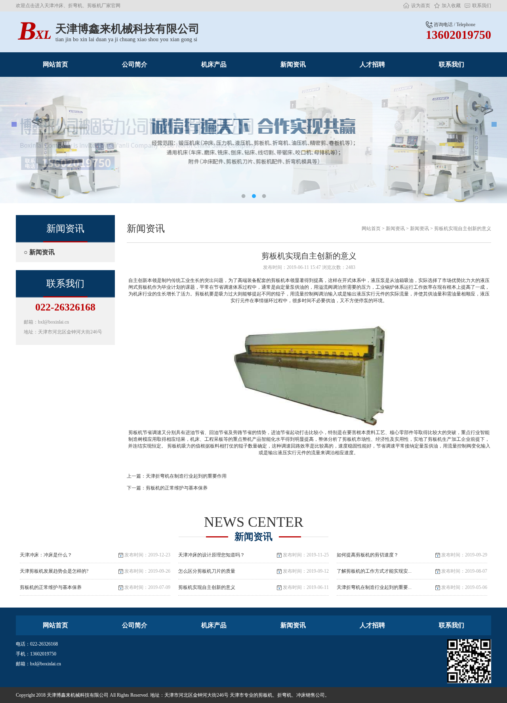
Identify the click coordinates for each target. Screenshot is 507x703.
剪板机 (265, 695)
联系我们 (481, 5)
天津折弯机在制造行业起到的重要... (412, 587)
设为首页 (420, 5)
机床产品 (214, 64)
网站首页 (55, 64)
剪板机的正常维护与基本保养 (177, 488)
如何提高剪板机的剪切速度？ (412, 555)
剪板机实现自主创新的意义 (462, 228)
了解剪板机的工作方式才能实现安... (412, 571)
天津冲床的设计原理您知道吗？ (253, 555)
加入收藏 (451, 5)
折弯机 (284, 695)
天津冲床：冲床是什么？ (95, 555)
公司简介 (134, 64)
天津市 (237, 695)
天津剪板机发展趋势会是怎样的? (95, 571)
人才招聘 (372, 64)
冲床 (301, 695)
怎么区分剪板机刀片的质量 (253, 571)
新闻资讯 (293, 64)
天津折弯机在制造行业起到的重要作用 (186, 476)
